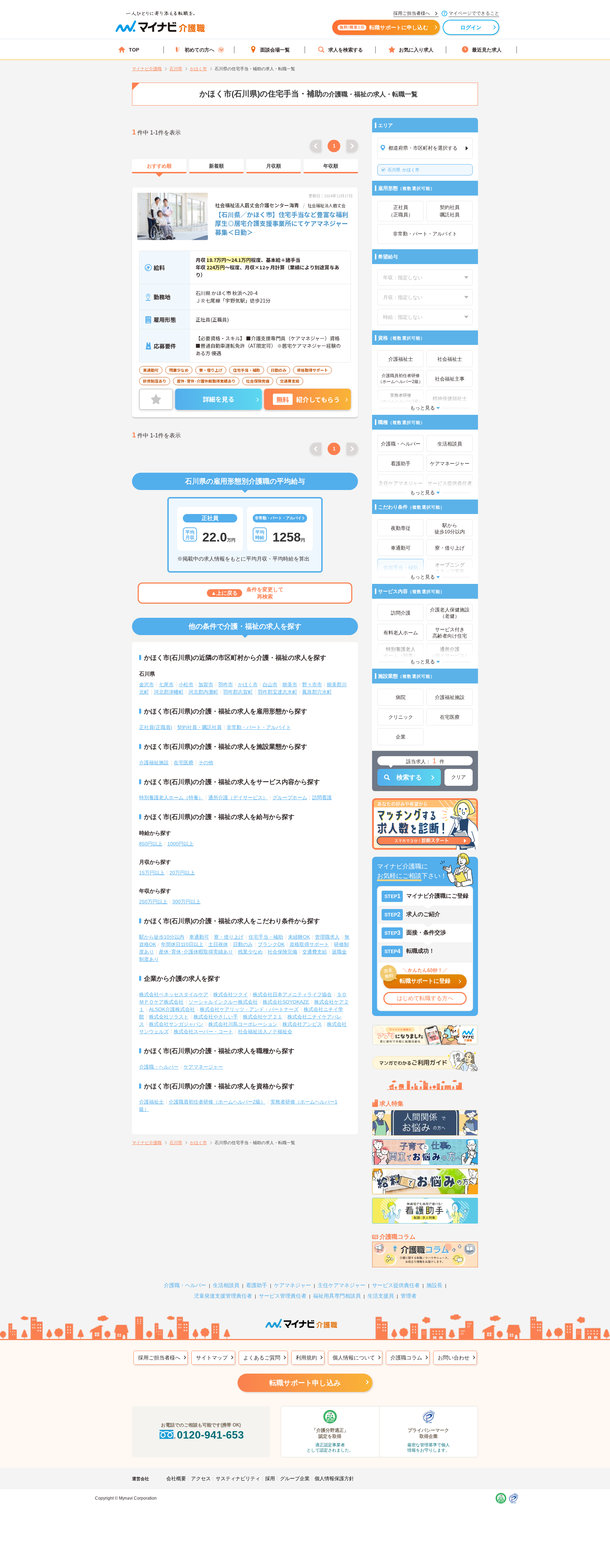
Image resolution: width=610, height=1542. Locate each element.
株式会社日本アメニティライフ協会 (292, 994)
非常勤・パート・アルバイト (259, 727)
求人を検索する (345, 50)
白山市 (270, 684)
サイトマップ (212, 1358)
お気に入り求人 (416, 50)
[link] (159, 166)
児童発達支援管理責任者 (223, 1296)
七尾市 (166, 684)
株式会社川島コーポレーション (242, 1024)
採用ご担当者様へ (159, 1358)
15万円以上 (152, 872)
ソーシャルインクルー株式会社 (223, 1002)
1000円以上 (180, 844)
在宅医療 (183, 762)
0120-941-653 (210, 1435)
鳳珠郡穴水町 (317, 692)
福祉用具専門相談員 (337, 1296)
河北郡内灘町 (203, 692)
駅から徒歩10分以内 (161, 937)
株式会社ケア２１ (262, 1017)
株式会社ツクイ (230, 994)
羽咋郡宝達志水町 (277, 692)
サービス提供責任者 (396, 1285)
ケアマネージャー (203, 1067)
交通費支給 (314, 952)
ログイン (471, 27)
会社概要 (176, 1478)
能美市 (289, 684)
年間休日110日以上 (182, 944)
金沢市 (146, 684)
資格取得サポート (309, 944)
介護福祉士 (151, 1102)
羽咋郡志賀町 (238, 692)
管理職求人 (327, 937)
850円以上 (150, 844)
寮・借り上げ (229, 937)
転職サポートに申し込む (384, 27)
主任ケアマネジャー (341, 1285)
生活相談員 (226, 1285)
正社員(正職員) (155, 727)
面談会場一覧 (275, 50)
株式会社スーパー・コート (203, 1031)
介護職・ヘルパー (159, 1067)
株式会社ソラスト (169, 1017)
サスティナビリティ (238, 1478)
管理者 (409, 1296)
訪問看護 (322, 797)
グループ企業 (295, 1478)
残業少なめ (250, 952)
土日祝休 (218, 944)
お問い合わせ (454, 1358)
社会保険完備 (282, 952)
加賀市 (205, 684)
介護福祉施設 (154, 762)
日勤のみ (243, 944)
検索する (409, 777)
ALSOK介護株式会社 (172, 1009)
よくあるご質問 (261, 1358)
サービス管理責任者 (282, 1296)
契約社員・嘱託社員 (199, 727)
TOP (134, 50)
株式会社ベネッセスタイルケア (173, 994)
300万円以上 (186, 901)
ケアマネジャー (292, 1285)
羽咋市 (225, 684)
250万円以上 (153, 901)
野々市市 (312, 684)
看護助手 (256, 1285)
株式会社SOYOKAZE (286, 1002)
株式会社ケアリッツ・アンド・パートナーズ (249, 1009)
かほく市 (403, 169)
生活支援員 (380, 1296)
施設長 (434, 1285)
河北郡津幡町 (169, 692)
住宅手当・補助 (266, 937)
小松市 (186, 684)
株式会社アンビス (302, 1024)
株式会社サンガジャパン (176, 1024)
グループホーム (290, 797)
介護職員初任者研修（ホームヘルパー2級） (217, 1102)
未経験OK (299, 937)
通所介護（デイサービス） (238, 797)
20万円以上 (182, 872)
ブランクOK (271, 944)
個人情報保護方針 (334, 1478)
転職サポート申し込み (305, 1383)
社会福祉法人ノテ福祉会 (265, 1031)
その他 (205, 762)
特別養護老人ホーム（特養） (171, 797)
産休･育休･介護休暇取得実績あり (196, 952)
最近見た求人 (487, 50)
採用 (270, 1478)
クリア (458, 777)
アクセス (201, 1478)
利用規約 (306, 1358)
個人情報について (354, 1358)
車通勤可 (199, 937)
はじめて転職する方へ (425, 998)
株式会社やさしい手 (215, 1017)
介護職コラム (406, 1358)
